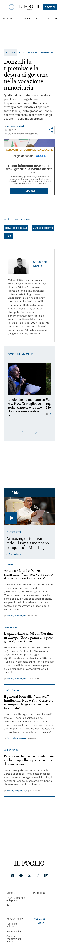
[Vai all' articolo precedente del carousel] (23, 432)
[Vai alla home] (29, 7)
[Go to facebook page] (12, 875)
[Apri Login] (11, 7)
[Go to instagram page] (37, 875)
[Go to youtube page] (21, 875)
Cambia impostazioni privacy (13, 939)
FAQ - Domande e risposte (15, 899)
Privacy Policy (14, 918)
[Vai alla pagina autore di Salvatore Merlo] (18, 263)
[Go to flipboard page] (46, 875)
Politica (10, 52)
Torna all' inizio (40, 921)
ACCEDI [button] (41, 156)
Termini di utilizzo (12, 925)
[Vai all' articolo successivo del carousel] (35, 432)
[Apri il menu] (3, 7)
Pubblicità (39, 892)
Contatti (10, 892)
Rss (8, 905)
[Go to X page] (29, 875)
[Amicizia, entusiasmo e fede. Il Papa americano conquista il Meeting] (29, 511)
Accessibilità (13, 931)
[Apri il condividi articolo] (51, 130)
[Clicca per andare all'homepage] (29, 864)
